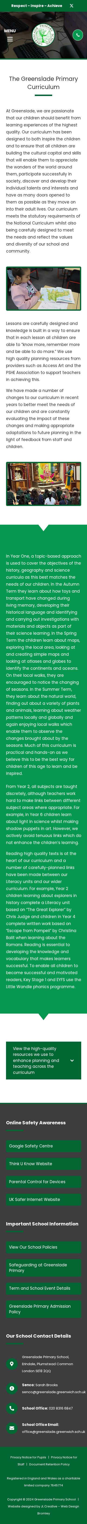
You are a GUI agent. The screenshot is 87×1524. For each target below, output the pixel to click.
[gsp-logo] (43, 35)
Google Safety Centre (31, 1146)
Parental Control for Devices (37, 1182)
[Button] (78, 35)
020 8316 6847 (61, 1408)
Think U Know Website (30, 1164)
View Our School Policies (33, 1247)
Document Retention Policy (49, 1464)
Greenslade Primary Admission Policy (40, 1309)
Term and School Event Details (39, 1288)
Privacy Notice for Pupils (28, 1457)
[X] (72, 6)
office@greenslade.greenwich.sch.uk (53, 1431)
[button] (10, 39)
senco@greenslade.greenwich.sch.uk (54, 1391)
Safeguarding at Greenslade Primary (38, 1267)
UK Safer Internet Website (34, 1199)
